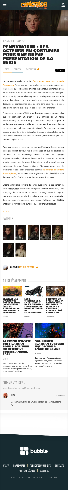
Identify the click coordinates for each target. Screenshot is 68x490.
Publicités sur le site (40, 465)
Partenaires (19, 465)
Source (6, 211)
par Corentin (31, 69)
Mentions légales (27, 470)
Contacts (59, 465)
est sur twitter (27, 267)
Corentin (14, 267)
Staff (6, 465)
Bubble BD (44, 470)
